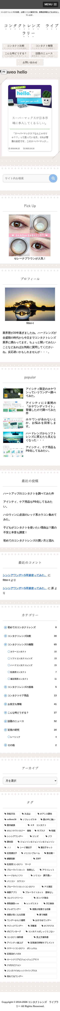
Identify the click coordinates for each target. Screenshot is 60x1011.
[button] (53, 178)
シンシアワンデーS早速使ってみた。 (25, 575)
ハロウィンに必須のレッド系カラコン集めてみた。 (30, 517)
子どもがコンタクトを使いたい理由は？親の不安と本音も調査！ (30, 530)
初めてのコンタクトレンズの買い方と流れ (28, 540)
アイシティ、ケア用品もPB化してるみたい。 (27, 504)
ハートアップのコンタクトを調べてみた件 (28, 493)
